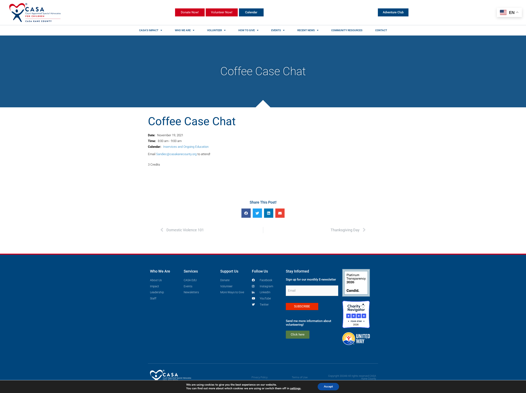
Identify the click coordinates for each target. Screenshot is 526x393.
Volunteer (214, 30)
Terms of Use (300, 377)
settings (295, 388)
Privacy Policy (259, 377)
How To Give (246, 30)
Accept (328, 386)
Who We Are (183, 30)
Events (276, 30)
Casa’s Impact (148, 30)
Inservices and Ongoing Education (186, 147)
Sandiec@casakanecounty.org (176, 154)
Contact (381, 30)
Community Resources (346, 30)
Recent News (306, 30)
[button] (246, 213)
